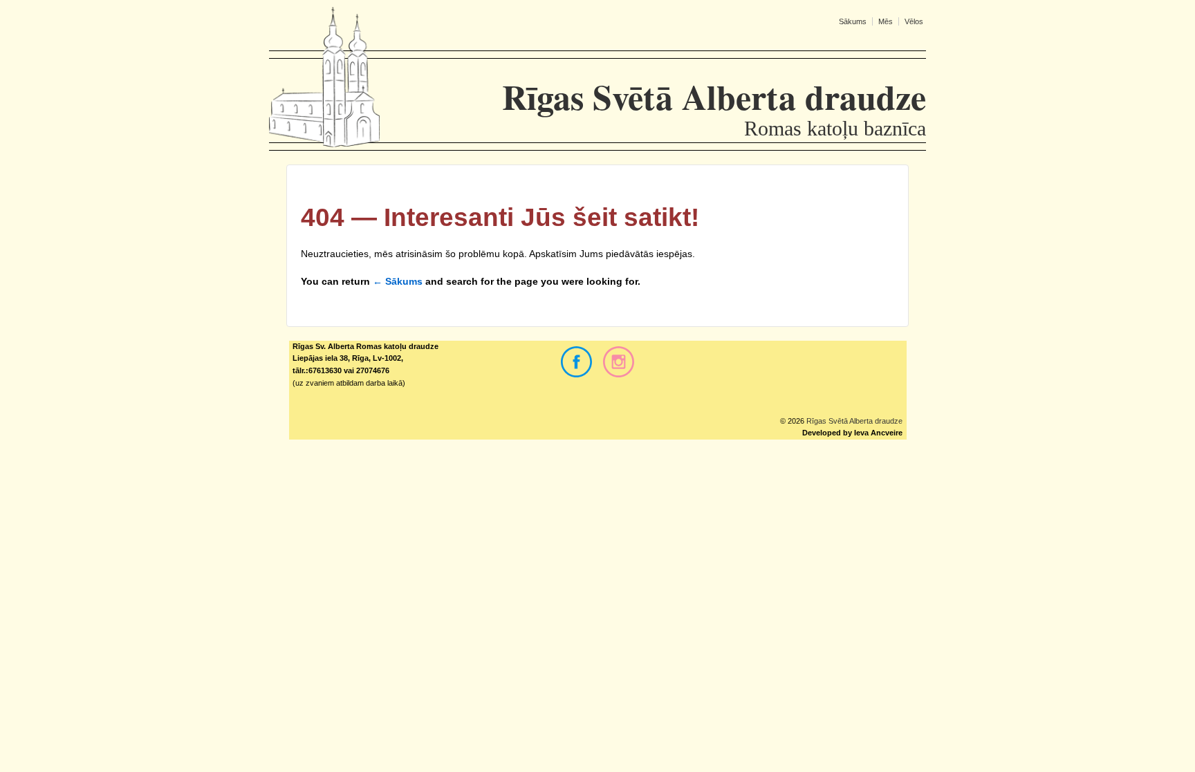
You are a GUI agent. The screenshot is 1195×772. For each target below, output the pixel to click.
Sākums (853, 21)
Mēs (885, 21)
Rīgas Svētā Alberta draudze (853, 421)
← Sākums (398, 281)
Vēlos (914, 21)
